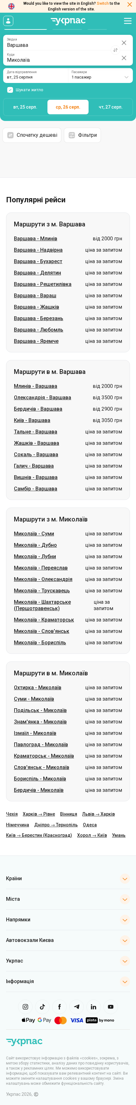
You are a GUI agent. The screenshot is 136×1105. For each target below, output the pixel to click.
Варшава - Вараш (35, 296)
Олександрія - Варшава (42, 398)
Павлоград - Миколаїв (41, 745)
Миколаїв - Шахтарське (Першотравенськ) (42, 605)
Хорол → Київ (92, 835)
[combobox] (100, 75)
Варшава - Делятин (37, 273)
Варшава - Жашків (36, 307)
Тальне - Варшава (35, 432)
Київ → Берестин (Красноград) (39, 835)
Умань (119, 835)
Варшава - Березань (38, 318)
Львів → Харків (98, 814)
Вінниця (68, 814)
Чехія (12, 814)
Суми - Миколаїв (34, 699)
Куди (11, 54)
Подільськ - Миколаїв (40, 710)
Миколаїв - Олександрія (43, 579)
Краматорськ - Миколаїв (44, 756)
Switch (103, 3)
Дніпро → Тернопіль (56, 824)
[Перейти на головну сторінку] (68, 21)
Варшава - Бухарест (38, 261)
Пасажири (79, 72)
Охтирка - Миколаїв (37, 688)
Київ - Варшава (32, 420)
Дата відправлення (22, 72)
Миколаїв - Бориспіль (40, 643)
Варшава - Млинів (35, 239)
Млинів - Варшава (35, 386)
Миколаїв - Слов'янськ (41, 631)
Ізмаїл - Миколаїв (35, 733)
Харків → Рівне (39, 814)
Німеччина (17, 824)
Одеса (90, 824)
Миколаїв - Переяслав (41, 568)
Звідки (12, 39)
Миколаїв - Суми (34, 534)
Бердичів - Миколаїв (39, 790)
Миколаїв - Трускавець (42, 591)
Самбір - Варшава (35, 489)
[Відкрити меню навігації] (128, 21)
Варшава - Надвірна (38, 250)
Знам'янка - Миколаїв (40, 722)
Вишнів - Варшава (36, 477)
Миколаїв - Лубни (35, 556)
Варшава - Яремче (36, 341)
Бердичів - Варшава (38, 409)
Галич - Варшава (34, 466)
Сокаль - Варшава (36, 454)
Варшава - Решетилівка (42, 284)
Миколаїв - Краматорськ (44, 620)
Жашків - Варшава (36, 443)
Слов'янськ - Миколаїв (41, 767)
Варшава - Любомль (38, 330)
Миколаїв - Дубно (35, 545)
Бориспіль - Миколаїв (40, 779)
